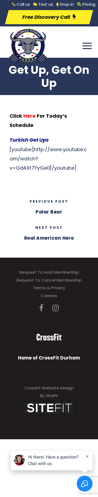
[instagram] (55, 308)
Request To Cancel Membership (49, 280)
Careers (49, 295)
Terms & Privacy (49, 288)
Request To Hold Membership (49, 272)
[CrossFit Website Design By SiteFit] (49, 407)
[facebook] (41, 308)
